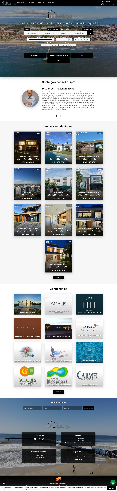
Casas (82, 59)
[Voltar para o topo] (4, 483)
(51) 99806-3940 (65, 6)
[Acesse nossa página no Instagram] (43, 435)
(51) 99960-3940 (53, 6)
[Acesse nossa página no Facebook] (35, 435)
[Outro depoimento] (56, 112)
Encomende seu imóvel (78, 453)
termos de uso (37, 489)
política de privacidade (26, 489)
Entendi (111, 488)
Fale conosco (78, 455)
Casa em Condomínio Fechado (58, 59)
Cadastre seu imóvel (78, 451)
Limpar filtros (87, 33)
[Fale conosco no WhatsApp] (39, 435)
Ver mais (58, 274)
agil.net (64, 479)
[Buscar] (90, 37)
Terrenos (58, 64)
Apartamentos (35, 59)
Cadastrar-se (88, 404)
